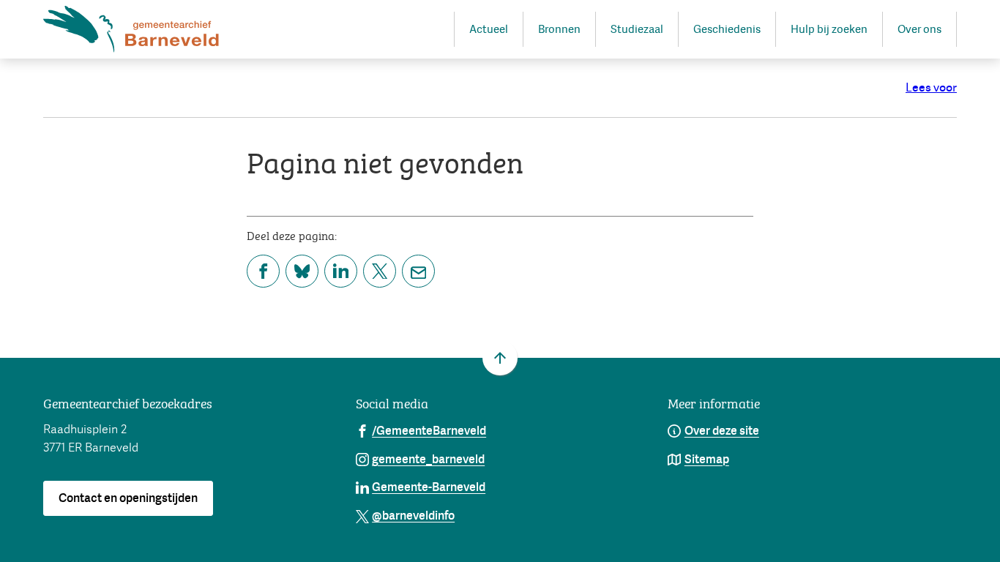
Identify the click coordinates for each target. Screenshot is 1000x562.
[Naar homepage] (131, 29)
